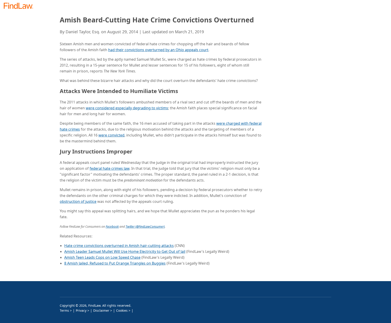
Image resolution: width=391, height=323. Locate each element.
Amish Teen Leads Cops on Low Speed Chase (102, 257)
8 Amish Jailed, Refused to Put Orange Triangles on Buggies (115, 263)
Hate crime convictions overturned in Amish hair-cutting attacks (119, 245)
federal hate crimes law (109, 168)
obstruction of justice (78, 201)
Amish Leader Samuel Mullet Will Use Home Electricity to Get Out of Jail (124, 251)
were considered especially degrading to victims (127, 107)
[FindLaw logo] (20, 6)
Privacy (81, 310)
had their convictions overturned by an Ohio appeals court (158, 49)
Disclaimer (101, 310)
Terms (64, 310)
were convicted (111, 135)
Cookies (122, 310)
